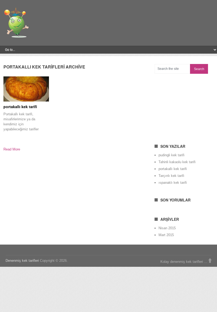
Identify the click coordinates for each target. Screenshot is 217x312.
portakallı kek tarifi (20, 106)
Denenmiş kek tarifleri (22, 261)
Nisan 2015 (167, 228)
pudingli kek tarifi (171, 155)
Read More (11, 149)
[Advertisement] (186, 105)
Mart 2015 (166, 235)
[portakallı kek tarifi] (26, 88)
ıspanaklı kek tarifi (173, 183)
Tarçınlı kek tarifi (171, 176)
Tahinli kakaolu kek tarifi (177, 162)
